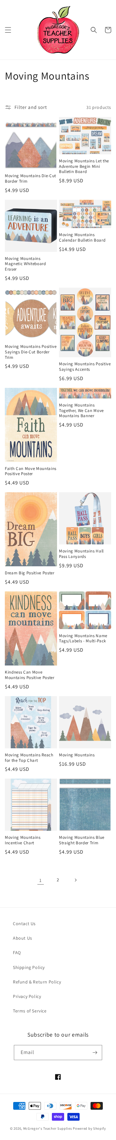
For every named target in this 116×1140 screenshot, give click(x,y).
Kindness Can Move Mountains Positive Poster (29, 675)
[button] (8, 30)
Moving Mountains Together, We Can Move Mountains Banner (81, 411)
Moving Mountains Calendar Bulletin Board (82, 237)
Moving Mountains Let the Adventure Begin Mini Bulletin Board (84, 166)
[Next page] (75, 880)
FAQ (17, 952)
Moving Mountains (77, 755)
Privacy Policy (27, 996)
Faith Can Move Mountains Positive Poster (30, 471)
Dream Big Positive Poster (29, 573)
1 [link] (40, 880)
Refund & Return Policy (37, 982)
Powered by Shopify (89, 1128)
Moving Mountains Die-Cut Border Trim (30, 178)
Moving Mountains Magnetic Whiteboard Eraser (25, 264)
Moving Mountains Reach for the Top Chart (29, 757)
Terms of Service (30, 1011)
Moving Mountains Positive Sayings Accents (85, 366)
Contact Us (24, 923)
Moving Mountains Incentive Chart (23, 840)
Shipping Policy (29, 967)
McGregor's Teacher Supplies (47, 1128)
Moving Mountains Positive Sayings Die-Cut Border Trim (31, 352)
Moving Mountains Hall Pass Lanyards (81, 554)
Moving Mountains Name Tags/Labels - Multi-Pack (83, 638)
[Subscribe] (95, 1052)
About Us (22, 938)
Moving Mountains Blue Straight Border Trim (81, 840)
